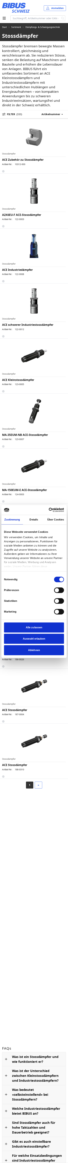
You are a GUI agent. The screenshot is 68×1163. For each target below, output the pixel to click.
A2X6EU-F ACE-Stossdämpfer (21, 215)
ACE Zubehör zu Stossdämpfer (23, 160)
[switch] (59, 590)
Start (4, 27)
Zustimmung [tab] (12, 519)
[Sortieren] (53, 114)
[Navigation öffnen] (4, 18)
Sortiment (16, 27)
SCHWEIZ (20, 11)
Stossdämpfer (9, 153)
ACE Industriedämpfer (17, 270)
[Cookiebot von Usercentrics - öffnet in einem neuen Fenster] (49, 510)
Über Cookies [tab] (55, 519)
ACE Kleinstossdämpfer (18, 380)
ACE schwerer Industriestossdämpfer (27, 325)
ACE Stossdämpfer (14, 710)
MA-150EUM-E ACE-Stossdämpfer (24, 490)
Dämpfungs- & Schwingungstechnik (42, 27)
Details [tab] (33, 519)
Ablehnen (34, 650)
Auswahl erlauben (34, 638)
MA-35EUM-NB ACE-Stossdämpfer (25, 435)
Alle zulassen (34, 627)
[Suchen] (62, 18)
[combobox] (35, 18)
